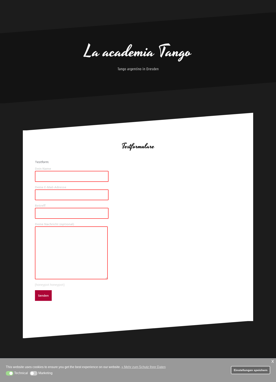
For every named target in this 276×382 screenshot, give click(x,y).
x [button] (272, 361)
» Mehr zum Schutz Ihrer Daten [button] (143, 367)
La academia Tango (138, 52)
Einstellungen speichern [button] (251, 370)
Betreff (40, 205)
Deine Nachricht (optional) (54, 224)
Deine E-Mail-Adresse (50, 187)
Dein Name (43, 168)
